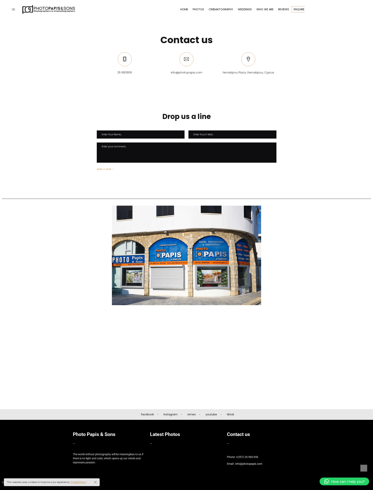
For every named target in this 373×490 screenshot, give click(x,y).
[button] (344, 481)
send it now (104, 169)
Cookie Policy (78, 482)
